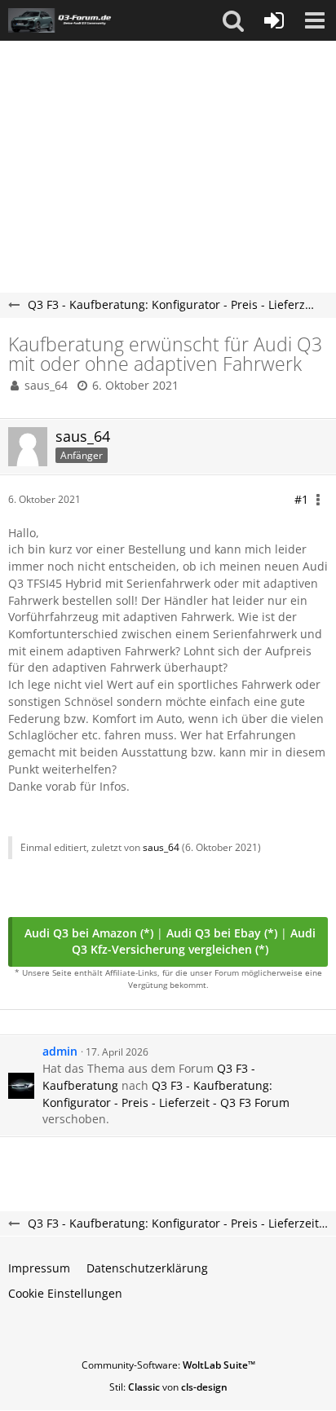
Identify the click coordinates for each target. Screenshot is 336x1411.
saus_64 (46, 385)
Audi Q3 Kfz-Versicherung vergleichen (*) (194, 941)
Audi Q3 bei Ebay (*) (221, 933)
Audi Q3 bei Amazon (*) (88, 933)
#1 (301, 499)
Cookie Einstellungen (65, 1293)
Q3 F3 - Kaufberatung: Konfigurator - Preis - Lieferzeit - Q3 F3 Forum (166, 1094)
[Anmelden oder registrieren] (274, 20)
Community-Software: (168, 1365)
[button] (233, 20)
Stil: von (168, 1387)
